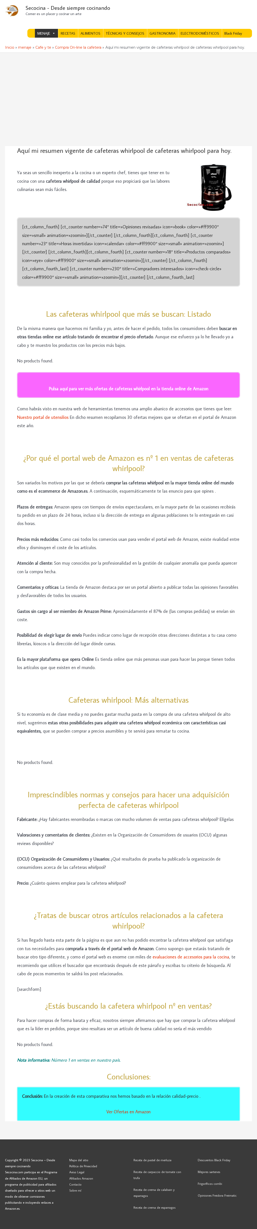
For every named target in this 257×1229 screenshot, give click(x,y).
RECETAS (68, 33)
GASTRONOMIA (162, 33)
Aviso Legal (76, 1172)
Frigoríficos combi (210, 1184)
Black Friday (233, 33)
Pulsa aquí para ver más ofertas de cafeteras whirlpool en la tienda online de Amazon (128, 389)
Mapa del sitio (78, 1160)
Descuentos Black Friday (214, 1160)
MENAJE (43, 33)
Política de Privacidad (83, 1166)
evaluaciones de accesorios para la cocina (191, 957)
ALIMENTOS (90, 33)
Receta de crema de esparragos (154, 1207)
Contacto (75, 1184)
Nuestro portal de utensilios (43, 417)
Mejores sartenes (209, 1172)
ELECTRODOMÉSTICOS (200, 33)
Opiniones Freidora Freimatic (217, 1195)
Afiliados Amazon (81, 1178)
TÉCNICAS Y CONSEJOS (125, 33)
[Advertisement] (128, 90)
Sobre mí (75, 1190)
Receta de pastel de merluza (152, 1160)
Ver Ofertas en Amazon (128, 1112)
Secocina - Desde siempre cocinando (68, 7)
